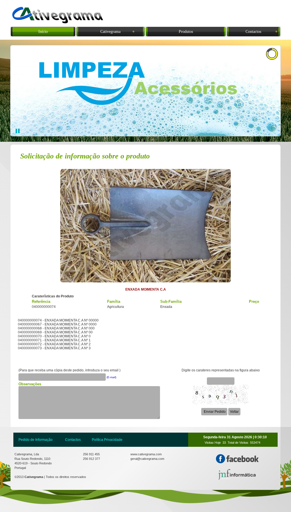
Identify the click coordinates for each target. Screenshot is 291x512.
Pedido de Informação (35, 440)
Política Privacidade (107, 440)
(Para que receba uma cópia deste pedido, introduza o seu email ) (69, 370)
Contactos (73, 440)
